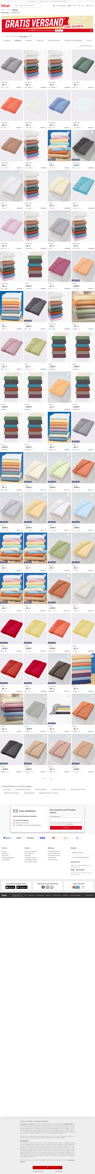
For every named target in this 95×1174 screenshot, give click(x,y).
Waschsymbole (52, 857)
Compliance (66, 895)
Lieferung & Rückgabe (31, 851)
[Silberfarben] (53, 691)
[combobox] (31, 5)
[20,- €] (11, 65)
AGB (25, 895)
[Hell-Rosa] (6, 208)
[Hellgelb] (53, 167)
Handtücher (40, 40)
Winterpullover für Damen (78, 789)
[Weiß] (5, 87)
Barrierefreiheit (40, 895)
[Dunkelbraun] (49, 691)
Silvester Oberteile (29, 793)
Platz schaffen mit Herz (31, 862)
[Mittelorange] (1, 127)
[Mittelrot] (1, 651)
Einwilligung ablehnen (38, 1171)
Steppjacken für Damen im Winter (48, 793)
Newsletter (5, 853)
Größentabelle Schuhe (54, 855)
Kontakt (73, 848)
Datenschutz (31, 895)
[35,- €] (83, 306)
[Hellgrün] (54, 167)
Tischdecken (28, 40)
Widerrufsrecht (57, 895)
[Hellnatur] (4, 87)
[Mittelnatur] (78, 167)
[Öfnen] (91, 30)
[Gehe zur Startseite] (5, 6)
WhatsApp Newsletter (8, 857)
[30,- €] (11, 306)
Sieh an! (4, 848)
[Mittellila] (29, 87)
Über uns (4, 851)
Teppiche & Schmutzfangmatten (73, 40)
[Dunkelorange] (73, 490)
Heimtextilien (5, 13)
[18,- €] (35, 65)
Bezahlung (28, 855)
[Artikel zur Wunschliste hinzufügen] (20, 52)
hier (72, 1131)
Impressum (49, 895)
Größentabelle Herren (54, 853)
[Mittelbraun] (74, 167)
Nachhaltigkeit (6, 860)
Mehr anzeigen (70, 824)
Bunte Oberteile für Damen (23, 789)
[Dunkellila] (4, 208)
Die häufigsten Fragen (31, 860)
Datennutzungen (68, 1123)
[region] (47, 1146)
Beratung (51, 848)
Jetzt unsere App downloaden (16, 884)
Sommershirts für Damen (59, 789)
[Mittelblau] (6, 87)
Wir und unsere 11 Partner (27, 1123)
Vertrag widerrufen (17, 895)
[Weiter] (50, 778)
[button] (2, 36)
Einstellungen (58, 1171)
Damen (3, 10)
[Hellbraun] (2, 87)
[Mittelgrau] (29, 288)
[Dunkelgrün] (54, 449)
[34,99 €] (35, 709)
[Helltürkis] (73, 208)
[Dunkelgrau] (73, 167)
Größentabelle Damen (54, 851)
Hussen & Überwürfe (54, 40)
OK (47, 1167)
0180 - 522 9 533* (78, 870)
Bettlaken (18, 40)
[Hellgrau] (1, 87)
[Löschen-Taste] (39, 5)
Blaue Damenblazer (41, 789)
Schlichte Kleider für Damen (11, 793)
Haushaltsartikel (15, 13)
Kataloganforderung (30, 857)
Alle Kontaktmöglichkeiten (81, 857)
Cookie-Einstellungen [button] (75, 895)
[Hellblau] (51, 167)
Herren (9, 10)
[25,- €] (11, 185)
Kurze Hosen (7, 789)
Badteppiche (7, 40)
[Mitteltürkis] (25, 87)
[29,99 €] (35, 266)
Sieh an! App (5, 855)
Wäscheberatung (52, 860)
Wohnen (15, 10)
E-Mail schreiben (78, 853)
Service (27, 848)
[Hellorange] (73, 288)
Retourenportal (29, 853)
